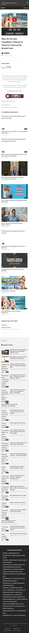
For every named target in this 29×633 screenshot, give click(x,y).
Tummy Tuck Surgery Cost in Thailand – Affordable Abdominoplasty (17, 477)
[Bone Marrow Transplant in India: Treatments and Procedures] (5, 359)
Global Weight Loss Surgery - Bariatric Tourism (14, 596)
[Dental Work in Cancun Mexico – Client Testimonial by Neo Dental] (14, 122)
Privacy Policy (7, 630)
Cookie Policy (16, 630)
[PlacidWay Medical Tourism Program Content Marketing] (14, 260)
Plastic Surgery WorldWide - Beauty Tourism (13, 603)
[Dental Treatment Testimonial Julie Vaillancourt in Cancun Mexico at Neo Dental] (14, 145)
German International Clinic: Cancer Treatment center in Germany (17, 411)
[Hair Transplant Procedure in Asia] (5, 537)
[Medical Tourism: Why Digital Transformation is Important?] (14, 237)
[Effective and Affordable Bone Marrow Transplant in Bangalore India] (5, 368)
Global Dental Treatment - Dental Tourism (12, 592)
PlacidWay (8, 66)
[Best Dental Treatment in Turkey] (5, 498)
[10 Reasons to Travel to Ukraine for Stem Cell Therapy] (5, 514)
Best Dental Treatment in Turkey (18, 495)
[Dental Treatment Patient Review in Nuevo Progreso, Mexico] (14, 214)
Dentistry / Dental (5, 327)
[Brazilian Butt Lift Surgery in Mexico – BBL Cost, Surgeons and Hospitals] (5, 490)
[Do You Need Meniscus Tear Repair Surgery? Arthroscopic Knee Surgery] (5, 435)
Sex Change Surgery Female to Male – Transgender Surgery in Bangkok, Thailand (18, 376)
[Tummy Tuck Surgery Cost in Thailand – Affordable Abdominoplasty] (5, 480)
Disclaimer (7, 628)
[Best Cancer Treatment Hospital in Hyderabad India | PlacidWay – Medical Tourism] (5, 352)
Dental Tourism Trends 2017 (8, 290)
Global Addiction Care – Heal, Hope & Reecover (14, 615)
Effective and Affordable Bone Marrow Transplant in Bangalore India (18, 365)
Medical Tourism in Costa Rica (17, 502)
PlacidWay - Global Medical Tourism (11, 553)
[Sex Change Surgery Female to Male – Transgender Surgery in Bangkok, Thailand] (5, 381)
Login (26, 7)
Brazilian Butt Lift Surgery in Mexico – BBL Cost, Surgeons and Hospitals (18, 488)
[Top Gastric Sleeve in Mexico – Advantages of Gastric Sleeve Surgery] (5, 529)
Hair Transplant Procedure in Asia (18, 533)
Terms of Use (16, 628)
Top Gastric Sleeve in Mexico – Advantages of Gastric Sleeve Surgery (18, 528)
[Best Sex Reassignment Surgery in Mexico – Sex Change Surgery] (5, 459)
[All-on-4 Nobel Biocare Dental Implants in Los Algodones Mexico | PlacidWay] (5, 395)
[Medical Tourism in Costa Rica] (5, 505)
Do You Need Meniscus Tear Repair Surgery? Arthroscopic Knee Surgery (17, 431)
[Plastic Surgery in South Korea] (5, 425)
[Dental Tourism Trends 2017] (14, 282)
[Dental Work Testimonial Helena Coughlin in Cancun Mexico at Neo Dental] (14, 168)
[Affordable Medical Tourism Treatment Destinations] (14, 303)
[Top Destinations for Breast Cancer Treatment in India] (5, 470)
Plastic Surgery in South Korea (18, 422)
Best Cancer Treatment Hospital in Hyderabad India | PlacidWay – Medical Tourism (18, 351)
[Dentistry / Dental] (4, 325)
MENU (3, 7)
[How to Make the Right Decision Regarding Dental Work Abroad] (14, 191)
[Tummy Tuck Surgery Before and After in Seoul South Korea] (5, 447)
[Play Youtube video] (14, 20)
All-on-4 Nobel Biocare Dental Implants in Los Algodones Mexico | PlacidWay (17, 391)
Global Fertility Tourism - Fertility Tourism (12, 594)
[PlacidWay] (3, 68)
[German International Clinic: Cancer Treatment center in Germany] (5, 415)
